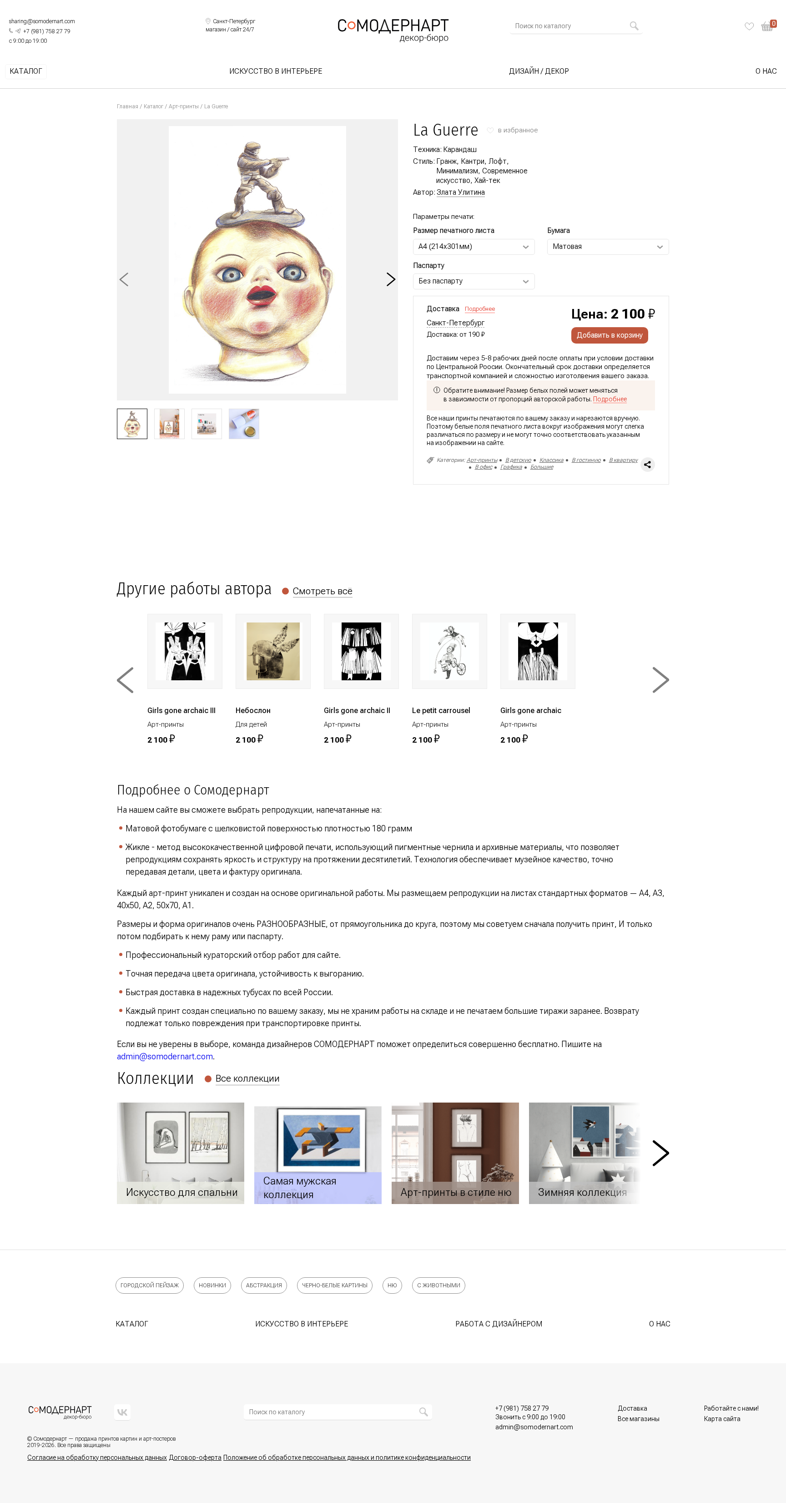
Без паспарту (440, 281)
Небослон (253, 710)
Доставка (632, 1408)
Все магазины (639, 1418)
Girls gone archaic (530, 710)
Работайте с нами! (731, 1408)
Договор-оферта (195, 1457)
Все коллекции (248, 1078)
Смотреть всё (323, 591)
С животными (438, 1285)
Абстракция (264, 1285)
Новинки (212, 1285)
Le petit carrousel (441, 710)
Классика (551, 460)
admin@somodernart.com (165, 1056)
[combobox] (572, 26)
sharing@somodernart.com (42, 21)
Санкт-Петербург (455, 323)
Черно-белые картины (335, 1285)
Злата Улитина (461, 192)
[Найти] (634, 25)
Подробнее (480, 308)
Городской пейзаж (150, 1285)
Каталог (26, 71)
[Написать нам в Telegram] (17, 31)
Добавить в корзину (610, 335)
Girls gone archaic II (357, 710)
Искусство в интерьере (275, 71)
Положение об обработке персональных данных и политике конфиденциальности (347, 1457)
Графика (511, 467)
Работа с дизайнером (498, 1324)
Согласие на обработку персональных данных (97, 1457)
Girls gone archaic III (181, 710)
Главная (127, 106)
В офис (483, 467)
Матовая (567, 246)
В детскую (518, 460)
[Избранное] (749, 26)
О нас (766, 71)
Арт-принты (184, 106)
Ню (392, 1285)
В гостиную (586, 460)
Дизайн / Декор (539, 71)
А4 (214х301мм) (445, 246)
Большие (541, 467)
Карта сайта (722, 1418)
